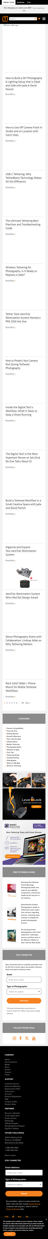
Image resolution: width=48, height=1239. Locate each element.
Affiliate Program (11, 1123)
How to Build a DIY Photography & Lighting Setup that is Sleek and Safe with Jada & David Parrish (24, 83)
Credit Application (12, 1115)
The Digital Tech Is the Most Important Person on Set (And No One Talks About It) (23, 457)
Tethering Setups (13, 755)
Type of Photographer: (15, 1179)
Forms (7, 1074)
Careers (8, 1072)
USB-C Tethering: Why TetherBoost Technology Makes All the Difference (24, 177)
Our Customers (11, 1062)
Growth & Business (14, 736)
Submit (24, 1193)
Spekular (20, 2)
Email (9, 974)
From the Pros (12, 731)
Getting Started (12, 733)
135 (22, 703)
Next (27, 703)
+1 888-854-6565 (11, 1147)
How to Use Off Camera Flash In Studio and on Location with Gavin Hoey (24, 131)
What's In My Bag (13, 763)
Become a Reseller (12, 1113)
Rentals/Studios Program (15, 1126)
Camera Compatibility (15, 728)
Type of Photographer (17, 986)
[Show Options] (39, 991)
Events (7, 1069)
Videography (11, 760)
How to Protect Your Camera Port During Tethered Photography (22, 364)
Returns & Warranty (12, 1086)
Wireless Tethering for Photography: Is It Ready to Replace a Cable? (21, 271)
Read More (10, 94)
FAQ (6, 1099)
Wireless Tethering (14, 766)
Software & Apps (13, 750)
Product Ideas (10, 1104)
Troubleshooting (13, 758)
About (7, 1059)
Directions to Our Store (14, 1142)
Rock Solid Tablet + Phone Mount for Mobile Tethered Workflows (21, 686)
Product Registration (13, 1096)
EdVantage (9, 1120)
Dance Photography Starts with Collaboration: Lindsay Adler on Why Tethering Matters (24, 640)
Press (7, 1067)
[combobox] (23, 991)
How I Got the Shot (14, 739)
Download (24, 1000)
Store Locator (10, 1155)
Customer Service (12, 1083)
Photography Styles (14, 747)
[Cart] (39, 19)
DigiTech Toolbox (12, 1128)
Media (7, 1064)
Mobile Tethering (13, 744)
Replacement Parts (12, 1088)
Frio (29, 2)
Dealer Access (10, 1118)
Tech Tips (10, 752)
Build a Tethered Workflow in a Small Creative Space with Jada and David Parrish (23, 504)
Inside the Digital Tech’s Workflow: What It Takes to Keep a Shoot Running (21, 410)
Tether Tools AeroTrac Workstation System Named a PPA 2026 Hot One (23, 317)
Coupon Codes (11, 1101)
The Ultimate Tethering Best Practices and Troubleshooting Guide (23, 224)
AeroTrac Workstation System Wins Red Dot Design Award (23, 595)
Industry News (12, 741)
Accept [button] (9, 1234)
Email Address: (12, 1167)
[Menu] (43, 19)
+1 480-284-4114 (11, 1150)
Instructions (9, 1091)
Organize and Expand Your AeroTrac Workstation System (21, 550)
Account (8, 1094)
